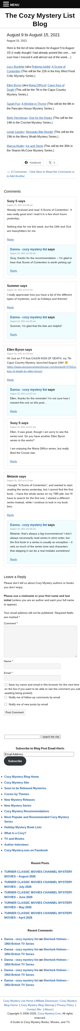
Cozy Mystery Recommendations (26, 811)
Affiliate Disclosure (46, 1000)
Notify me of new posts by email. (29, 704)
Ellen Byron (14, 85)
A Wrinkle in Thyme (34, 103)
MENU (14, 5)
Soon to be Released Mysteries (25, 788)
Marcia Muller (15, 146)
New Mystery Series (17, 805)
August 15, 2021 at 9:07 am (20, 290)
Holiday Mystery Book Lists (23, 827)
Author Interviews (16, 844)
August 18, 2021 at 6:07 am (23, 393)
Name (8, 661)
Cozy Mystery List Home (18, 1000)
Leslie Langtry (15, 131)
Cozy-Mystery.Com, (50, 1013)
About (48, 1009)
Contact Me (34, 1009)
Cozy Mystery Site (16, 782)
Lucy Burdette (15, 66)
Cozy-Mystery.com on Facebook (26, 850)
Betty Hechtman (17, 117)
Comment (11, 623)
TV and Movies (14, 838)
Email (8, 672)
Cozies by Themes (16, 794)
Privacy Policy (65, 1005)
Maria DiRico (37, 85)
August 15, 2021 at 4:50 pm (20, 353)
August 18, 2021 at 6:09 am (23, 253)
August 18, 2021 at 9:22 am (23, 427)
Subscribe (15, 761)
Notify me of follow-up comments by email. (35, 697)
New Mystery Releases (19, 799)
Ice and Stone (34, 146)
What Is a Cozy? (15, 833)
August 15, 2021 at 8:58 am (20, 205)
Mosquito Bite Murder (39, 131)
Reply (10, 239)
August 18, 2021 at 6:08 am (23, 529)
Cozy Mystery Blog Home (21, 776)
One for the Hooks (40, 117)
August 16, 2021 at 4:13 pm (20, 480)
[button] (6, 4)
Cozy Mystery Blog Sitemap (38, 1005)
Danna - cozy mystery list (28, 249)
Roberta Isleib (40, 66)
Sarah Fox (13, 103)
